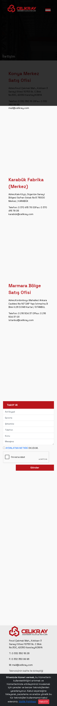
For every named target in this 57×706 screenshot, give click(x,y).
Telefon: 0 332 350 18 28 (22, 101)
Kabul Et (44, 701)
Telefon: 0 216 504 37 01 (22, 313)
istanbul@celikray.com (21, 320)
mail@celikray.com (19, 108)
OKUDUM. (22, 448)
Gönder (34, 467)
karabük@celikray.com (21, 214)
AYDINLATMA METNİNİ (17, 448)
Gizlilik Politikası (27, 701)
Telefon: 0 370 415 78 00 (22, 207)
